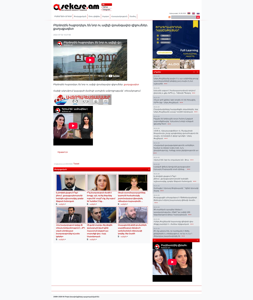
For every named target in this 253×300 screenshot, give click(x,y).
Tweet (76, 163)
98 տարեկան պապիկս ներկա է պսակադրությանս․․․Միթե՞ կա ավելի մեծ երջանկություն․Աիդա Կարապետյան (172, 212)
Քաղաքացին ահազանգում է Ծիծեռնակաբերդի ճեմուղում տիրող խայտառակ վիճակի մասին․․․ (175, 198)
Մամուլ (133, 16)
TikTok (105, 7)
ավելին (145, 169)
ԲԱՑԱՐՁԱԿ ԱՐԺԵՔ (63, 16)
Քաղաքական (80, 16)
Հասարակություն (119, 16)
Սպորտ (105, 16)
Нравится (63, 152)
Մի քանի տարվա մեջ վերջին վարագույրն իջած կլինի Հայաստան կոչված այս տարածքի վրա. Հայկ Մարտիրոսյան (99, 230)
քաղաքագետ (131, 84)
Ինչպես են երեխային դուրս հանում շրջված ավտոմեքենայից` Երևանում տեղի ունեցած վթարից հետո (173, 121)
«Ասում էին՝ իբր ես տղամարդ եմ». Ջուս (171, 160)
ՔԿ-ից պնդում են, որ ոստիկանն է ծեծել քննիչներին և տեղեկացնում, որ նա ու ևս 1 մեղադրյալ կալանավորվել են (173, 233)
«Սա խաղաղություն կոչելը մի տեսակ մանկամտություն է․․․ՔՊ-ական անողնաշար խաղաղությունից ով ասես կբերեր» (70, 230)
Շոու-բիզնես (94, 16)
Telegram (106, 10)
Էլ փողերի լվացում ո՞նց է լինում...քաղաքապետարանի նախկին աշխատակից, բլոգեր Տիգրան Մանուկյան (173, 178)
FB (103, 5)
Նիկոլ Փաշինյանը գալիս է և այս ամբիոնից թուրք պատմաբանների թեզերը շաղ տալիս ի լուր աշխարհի (176, 81)
